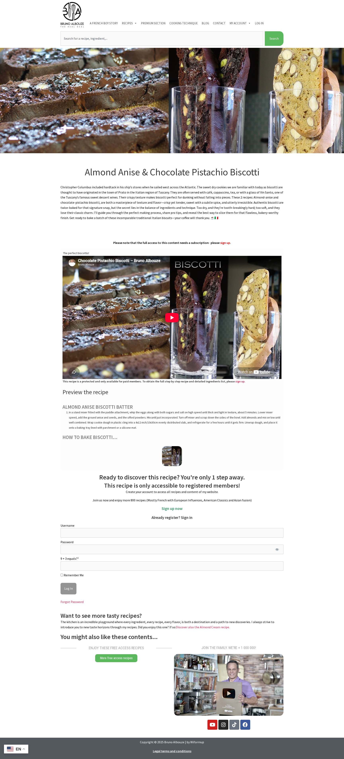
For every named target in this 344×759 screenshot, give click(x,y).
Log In (259, 23)
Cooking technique (183, 23)
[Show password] (277, 549)
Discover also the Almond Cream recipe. (203, 627)
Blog (205, 23)
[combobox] (162, 38)
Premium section (153, 23)
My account (238, 23)
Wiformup (197, 742)
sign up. (240, 381)
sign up (225, 243)
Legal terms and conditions (172, 751)
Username (67, 525)
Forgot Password (72, 602)
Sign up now (172, 508)
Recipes (127, 23)
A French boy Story (104, 23)
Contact (219, 23)
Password (67, 542)
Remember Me (73, 575)
